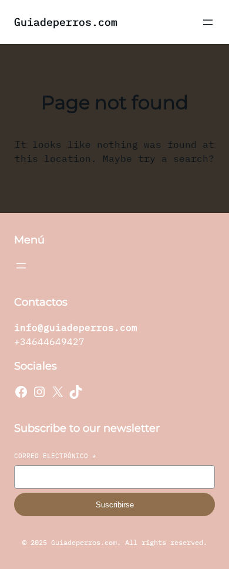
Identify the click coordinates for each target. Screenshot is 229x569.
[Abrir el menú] (208, 22)
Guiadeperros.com (65, 22)
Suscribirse (115, 504)
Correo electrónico (55, 456)
